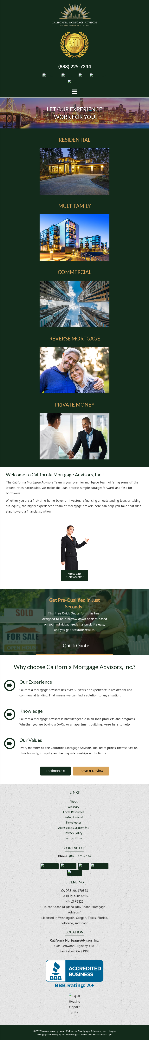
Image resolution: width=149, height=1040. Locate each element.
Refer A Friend (74, 817)
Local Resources (73, 812)
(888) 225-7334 (80, 856)
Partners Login (104, 1034)
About (74, 801)
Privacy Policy (73, 833)
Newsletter (73, 822)
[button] (51, 76)
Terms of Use (73, 838)
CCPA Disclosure (86, 1034)
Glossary (73, 807)
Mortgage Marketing (47, 1034)
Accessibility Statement (73, 828)
